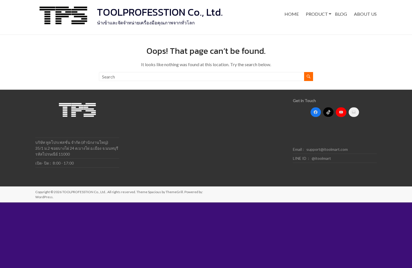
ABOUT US (365, 14)
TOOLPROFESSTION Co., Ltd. (160, 12)
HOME (291, 14)
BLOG (341, 14)
